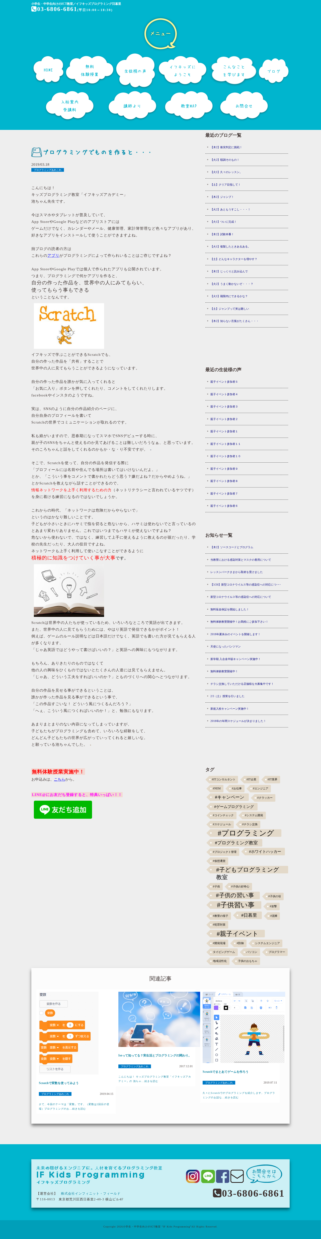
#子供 (216, 886)
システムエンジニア (267, 943)
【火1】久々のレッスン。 (226, 172)
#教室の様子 (220, 916)
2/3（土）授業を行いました (227, 696)
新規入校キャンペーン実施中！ (229, 708)
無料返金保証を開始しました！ (229, 609)
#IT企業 (251, 779)
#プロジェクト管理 (224, 852)
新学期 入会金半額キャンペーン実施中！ (235, 658)
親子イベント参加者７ (224, 493)
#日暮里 (249, 915)
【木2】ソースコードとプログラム (231, 547)
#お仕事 (237, 788)
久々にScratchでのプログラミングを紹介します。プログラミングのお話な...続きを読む (239, 1095)
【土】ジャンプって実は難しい (229, 308)
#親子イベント (238, 933)
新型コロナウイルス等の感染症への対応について (240, 596)
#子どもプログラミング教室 (247, 869)
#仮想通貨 (219, 861)
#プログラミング (246, 833)
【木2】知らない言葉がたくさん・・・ (234, 320)
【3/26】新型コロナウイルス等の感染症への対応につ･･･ (245, 584)
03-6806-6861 (57, 9)
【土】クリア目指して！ (225, 184)
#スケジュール (222, 824)
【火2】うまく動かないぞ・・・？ (231, 283)
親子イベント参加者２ (224, 419)
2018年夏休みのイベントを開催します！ (235, 634)
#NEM (217, 788)
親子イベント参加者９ (224, 468)
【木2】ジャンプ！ (222, 196)
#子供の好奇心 (240, 886)
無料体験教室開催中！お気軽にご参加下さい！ (239, 621)
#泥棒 (273, 916)
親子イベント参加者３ (224, 406)
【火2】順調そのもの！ (224, 159)
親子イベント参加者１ (224, 431)
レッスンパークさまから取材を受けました (236, 571)
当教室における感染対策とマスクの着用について (240, 559)
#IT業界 (272, 779)
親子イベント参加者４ (224, 394)
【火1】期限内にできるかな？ (229, 296)
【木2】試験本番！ (222, 234)
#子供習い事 (236, 905)
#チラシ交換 (250, 824)
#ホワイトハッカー (265, 851)
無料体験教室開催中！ (224, 671)
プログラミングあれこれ (47, 170)
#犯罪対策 (219, 924)
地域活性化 (220, 961)
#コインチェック (223, 815)
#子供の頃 (274, 896)
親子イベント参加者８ (224, 480)
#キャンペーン (229, 797)
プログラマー (277, 952)
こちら (59, 779)
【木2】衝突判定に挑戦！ (226, 147)
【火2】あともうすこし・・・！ (230, 209)
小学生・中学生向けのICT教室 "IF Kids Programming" (157, 1226)
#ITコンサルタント (223, 779)
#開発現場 (219, 943)
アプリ (53, 256)
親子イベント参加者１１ (225, 443)
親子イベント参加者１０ (225, 456)
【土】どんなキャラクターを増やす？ (233, 259)
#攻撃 (273, 906)
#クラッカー (265, 797)
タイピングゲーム (224, 952)
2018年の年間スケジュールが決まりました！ (238, 720)
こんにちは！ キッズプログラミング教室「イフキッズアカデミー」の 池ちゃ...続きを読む (154, 1079)
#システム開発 (254, 815)
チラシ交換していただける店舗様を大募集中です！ (242, 683)
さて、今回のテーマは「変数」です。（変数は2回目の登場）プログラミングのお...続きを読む (74, 1106)
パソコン (251, 952)
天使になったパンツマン (225, 646)
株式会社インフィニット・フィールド (91, 1193)
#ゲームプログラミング (234, 806)
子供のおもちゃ (247, 961)
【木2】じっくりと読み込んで (229, 271)
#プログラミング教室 (236, 842)
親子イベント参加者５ (224, 381)
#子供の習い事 (235, 895)
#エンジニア (260, 788)
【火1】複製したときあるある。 (230, 246)
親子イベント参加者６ (224, 505)
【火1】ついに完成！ (223, 221)
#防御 (240, 943)
